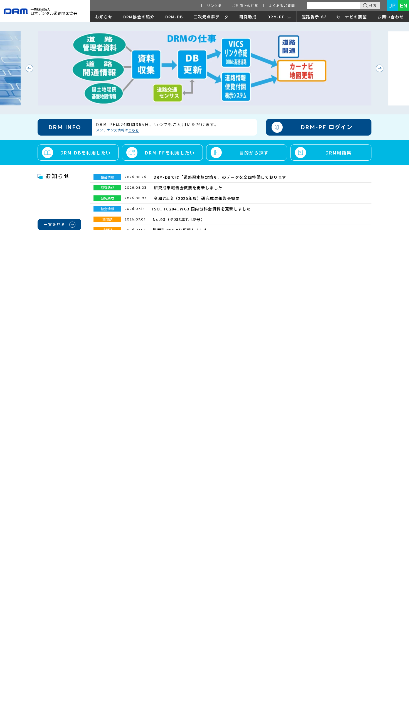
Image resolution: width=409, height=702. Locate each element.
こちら (133, 129)
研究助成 (248, 16)
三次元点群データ (211, 16)
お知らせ (104, 16)
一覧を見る (54, 224)
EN (403, 5)
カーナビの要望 (351, 16)
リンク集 (214, 5)
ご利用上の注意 (245, 5)
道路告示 (310, 16)
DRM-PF (276, 16)
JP (392, 5)
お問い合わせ (391, 16)
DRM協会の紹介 (139, 16)
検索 (373, 6)
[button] (29, 68)
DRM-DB (174, 16)
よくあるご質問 (282, 5)
